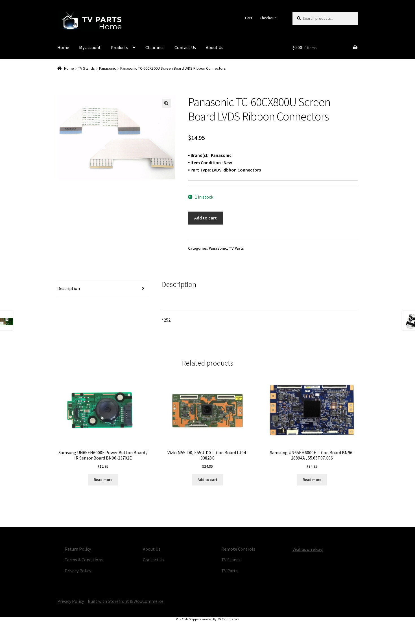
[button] (166, 103)
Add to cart (205, 218)
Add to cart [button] (207, 479)
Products (119, 47)
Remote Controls (238, 549)
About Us (214, 47)
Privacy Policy (78, 570)
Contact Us (185, 47)
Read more (103, 479)
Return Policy (78, 549)
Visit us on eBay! (307, 549)
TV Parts (236, 248)
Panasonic (107, 68)
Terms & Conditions (84, 559)
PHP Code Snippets (188, 619)
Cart (248, 17)
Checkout (268, 17)
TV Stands (86, 68)
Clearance (155, 47)
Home (63, 47)
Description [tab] (68, 288)
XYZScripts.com (228, 619)
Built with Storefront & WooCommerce (125, 601)
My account (90, 47)
